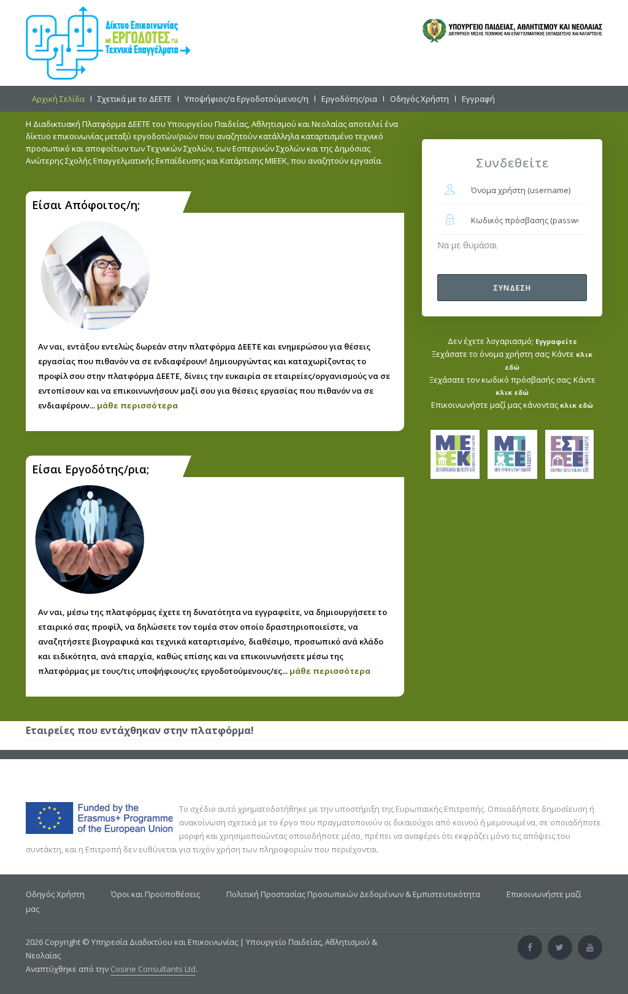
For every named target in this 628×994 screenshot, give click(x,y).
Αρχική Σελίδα (58, 99)
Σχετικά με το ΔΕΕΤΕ (135, 99)
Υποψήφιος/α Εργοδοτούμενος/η (246, 99)
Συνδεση (512, 288)
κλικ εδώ (512, 392)
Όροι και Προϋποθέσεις (155, 894)
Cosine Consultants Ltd (153, 968)
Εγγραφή (478, 99)
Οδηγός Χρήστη (419, 99)
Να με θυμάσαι (467, 245)
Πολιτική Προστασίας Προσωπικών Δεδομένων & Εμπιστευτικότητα (353, 894)
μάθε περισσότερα (137, 405)
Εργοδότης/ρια (349, 99)
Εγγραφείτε (556, 341)
